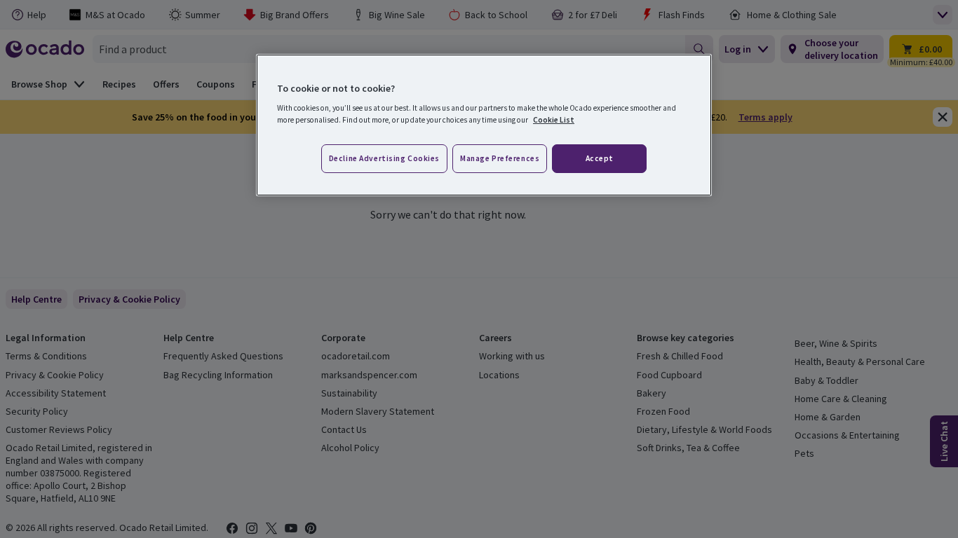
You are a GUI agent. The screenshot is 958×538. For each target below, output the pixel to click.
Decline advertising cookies (384, 158)
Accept (600, 158)
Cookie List (553, 120)
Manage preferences (499, 158)
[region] (484, 125)
